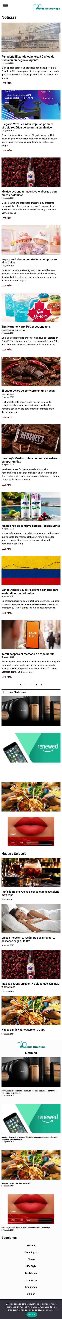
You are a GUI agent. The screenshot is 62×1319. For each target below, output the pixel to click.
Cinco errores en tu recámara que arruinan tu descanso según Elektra (28, 939)
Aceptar (32, 1314)
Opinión (31, 1294)
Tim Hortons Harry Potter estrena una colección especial (26, 328)
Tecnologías (31, 1252)
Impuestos (31, 1287)
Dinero (31, 1259)
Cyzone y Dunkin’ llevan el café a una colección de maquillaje (26, 1228)
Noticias (31, 1245)
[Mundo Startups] (46, 7)
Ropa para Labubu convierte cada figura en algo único (29, 260)
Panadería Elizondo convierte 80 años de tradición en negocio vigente (28, 58)
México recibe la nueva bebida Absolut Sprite (31, 525)
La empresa (31, 1280)
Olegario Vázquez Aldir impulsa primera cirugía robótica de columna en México (27, 125)
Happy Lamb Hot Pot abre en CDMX (23, 1029)
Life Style (31, 1266)
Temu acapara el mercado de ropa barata (28, 654)
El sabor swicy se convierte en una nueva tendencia (28, 392)
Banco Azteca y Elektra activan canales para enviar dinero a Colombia (30, 591)
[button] (5, 5)
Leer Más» (7, 83)
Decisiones (31, 1273)
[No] (57, 1309)
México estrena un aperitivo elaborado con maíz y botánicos (29, 193)
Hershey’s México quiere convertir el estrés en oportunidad (29, 460)
